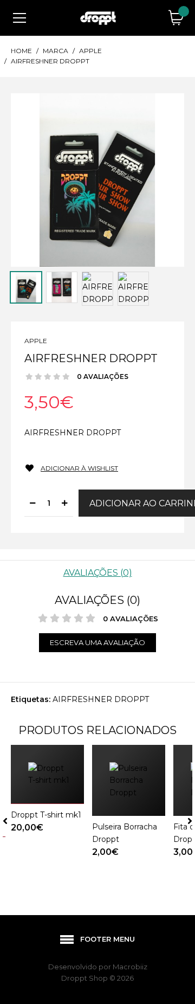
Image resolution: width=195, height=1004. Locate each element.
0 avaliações (102, 376)
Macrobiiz (130, 966)
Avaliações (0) (97, 573)
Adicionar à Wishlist (79, 468)
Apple (90, 51)
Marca (55, 51)
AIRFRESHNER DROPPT (50, 61)
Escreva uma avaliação (97, 642)
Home (21, 51)
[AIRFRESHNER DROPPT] (97, 179)
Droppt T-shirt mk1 (46, 815)
